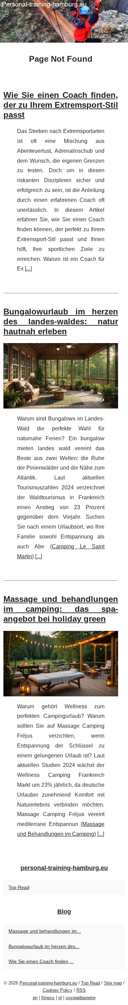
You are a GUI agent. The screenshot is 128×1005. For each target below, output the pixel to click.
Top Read (19, 887)
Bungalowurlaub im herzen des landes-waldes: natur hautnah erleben (60, 321)
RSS (81, 990)
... (28, 268)
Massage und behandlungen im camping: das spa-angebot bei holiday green (60, 608)
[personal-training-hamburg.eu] (64, 21)
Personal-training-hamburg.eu (48, 983)
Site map (113, 983)
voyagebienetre (81, 997)
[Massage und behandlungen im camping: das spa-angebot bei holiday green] (60, 663)
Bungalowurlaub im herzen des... (44, 946)
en (35, 997)
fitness (48, 997)
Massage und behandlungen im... (45, 931)
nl (60, 997)
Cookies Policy (57, 990)
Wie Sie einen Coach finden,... (41, 961)
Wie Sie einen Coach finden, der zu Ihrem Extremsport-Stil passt (60, 104)
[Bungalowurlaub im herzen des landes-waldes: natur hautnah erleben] (60, 376)
